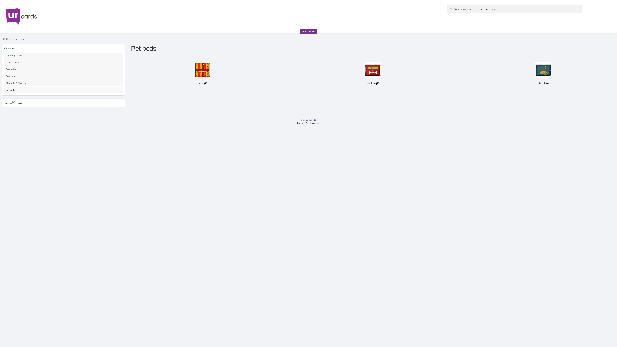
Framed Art (12, 69)
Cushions (11, 76)
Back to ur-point (308, 31)
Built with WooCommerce (308, 123)
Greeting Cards (14, 55)
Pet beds (10, 90)
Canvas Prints (13, 62)
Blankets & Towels (16, 83)
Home (9, 39)
